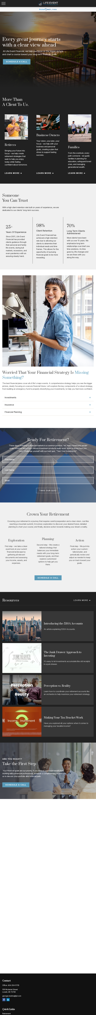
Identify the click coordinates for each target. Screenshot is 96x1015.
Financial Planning (13, 412)
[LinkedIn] (8, 999)
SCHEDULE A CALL (16, 62)
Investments (10, 397)
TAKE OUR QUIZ (48, 490)
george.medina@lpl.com (11, 996)
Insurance (9, 405)
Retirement (6, 1014)
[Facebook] (4, 999)
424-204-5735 (13, 985)
